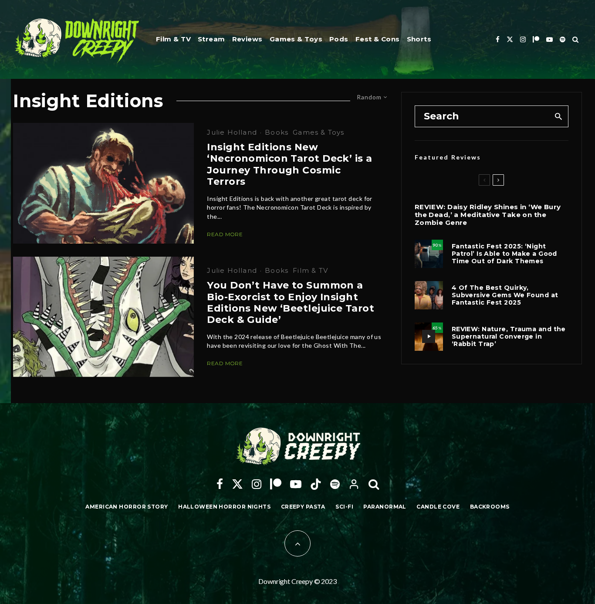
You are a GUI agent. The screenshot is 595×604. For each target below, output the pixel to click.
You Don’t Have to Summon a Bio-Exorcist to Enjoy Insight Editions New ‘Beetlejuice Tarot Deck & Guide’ (290, 303)
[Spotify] (562, 39)
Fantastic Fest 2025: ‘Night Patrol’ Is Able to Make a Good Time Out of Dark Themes (504, 254)
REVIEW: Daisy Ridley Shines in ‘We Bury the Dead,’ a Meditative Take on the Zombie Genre (488, 215)
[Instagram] (523, 39)
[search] (558, 116)
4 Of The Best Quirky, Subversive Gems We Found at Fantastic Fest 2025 (505, 295)
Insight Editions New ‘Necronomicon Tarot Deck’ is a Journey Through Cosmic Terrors (289, 164)
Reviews (247, 39)
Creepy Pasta (303, 506)
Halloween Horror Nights (224, 506)
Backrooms (490, 506)
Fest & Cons (377, 39)
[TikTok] (316, 484)
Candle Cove (438, 506)
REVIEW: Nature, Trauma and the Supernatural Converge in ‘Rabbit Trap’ (509, 336)
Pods (338, 39)
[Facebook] (497, 39)
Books (276, 132)
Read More (225, 234)
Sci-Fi (344, 506)
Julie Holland (232, 132)
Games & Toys (296, 39)
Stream (211, 39)
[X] (510, 39)
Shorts (419, 39)
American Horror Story (126, 506)
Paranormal (384, 506)
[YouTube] (549, 39)
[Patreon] (536, 39)
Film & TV (173, 39)
